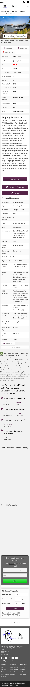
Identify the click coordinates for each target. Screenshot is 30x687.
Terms (11, 685)
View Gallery (10, 36)
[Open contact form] (28, 2)
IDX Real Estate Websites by (9, 683)
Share (16, 193)
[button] (1, 27)
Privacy (16, 685)
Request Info (23, 48)
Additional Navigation (15, 623)
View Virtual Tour (21, 36)
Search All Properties (16, 187)
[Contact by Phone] (24, 2)
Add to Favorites (8, 52)
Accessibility (5, 685)
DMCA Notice (4, 654)
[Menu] (28, 7)
